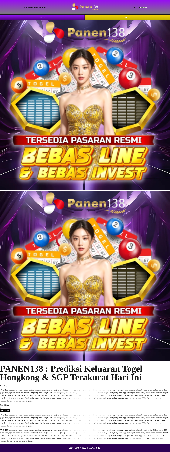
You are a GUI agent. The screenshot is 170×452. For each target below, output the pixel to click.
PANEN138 (4, 390)
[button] (5, 410)
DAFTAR (42, 17)
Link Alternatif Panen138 (35, 7)
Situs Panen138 (143, 7)
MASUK (127, 17)
